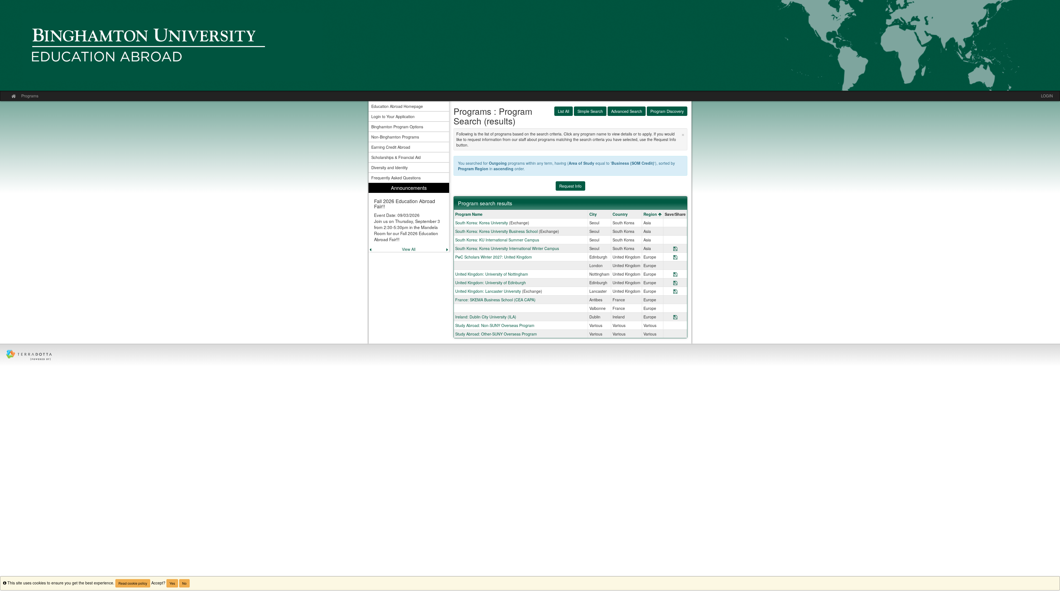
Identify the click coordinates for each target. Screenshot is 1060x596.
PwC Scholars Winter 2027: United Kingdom (493, 257)
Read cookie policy (132, 583)
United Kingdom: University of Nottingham (491, 274)
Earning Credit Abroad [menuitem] (390, 147)
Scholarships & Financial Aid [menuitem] (396, 157)
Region (650, 214)
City (593, 214)
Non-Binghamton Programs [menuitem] (395, 137)
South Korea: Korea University (481, 222)
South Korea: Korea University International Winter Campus (507, 248)
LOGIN (1047, 96)
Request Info (570, 186)
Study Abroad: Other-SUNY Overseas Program (496, 334)
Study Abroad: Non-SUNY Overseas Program (494, 325)
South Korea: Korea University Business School (496, 231)
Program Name (469, 214)
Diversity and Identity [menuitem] (389, 167)
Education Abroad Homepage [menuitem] (397, 106)
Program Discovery (667, 111)
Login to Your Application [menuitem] (393, 116)
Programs (29, 96)
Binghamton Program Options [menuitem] (397, 126)
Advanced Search (626, 111)
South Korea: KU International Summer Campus (497, 240)
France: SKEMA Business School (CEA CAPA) (495, 299)
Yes (172, 583)
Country (620, 214)
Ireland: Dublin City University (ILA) (485, 317)
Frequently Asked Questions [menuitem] (396, 177)
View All (408, 249)
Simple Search (590, 111)
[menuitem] (409, 217)
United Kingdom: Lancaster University (488, 291)
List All (563, 111)
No (184, 583)
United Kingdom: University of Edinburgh (490, 282)
